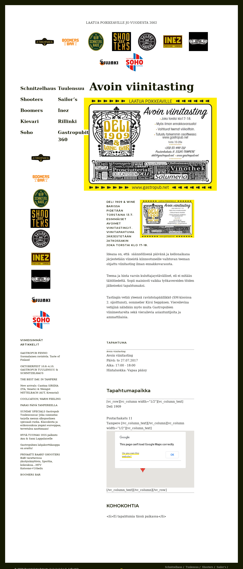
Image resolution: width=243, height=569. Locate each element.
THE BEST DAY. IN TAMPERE (38, 379)
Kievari (29, 121)
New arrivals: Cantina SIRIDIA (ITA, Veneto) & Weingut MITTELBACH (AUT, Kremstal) (39, 389)
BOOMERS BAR (30, 474)
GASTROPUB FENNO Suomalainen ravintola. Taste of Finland (40, 356)
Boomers (31, 110)
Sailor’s (67, 99)
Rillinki (67, 121)
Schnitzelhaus (38, 88)
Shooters (31, 99)
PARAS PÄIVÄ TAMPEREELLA (38, 405)
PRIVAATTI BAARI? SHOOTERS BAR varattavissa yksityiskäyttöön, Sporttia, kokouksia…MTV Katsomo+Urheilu (40, 461)
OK (172, 454)
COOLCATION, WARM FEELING (40, 398)
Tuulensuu (71, 88)
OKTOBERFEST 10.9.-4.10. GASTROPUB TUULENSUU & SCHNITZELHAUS (39, 370)
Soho (26, 132)
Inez (63, 110)
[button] (142, 468)
